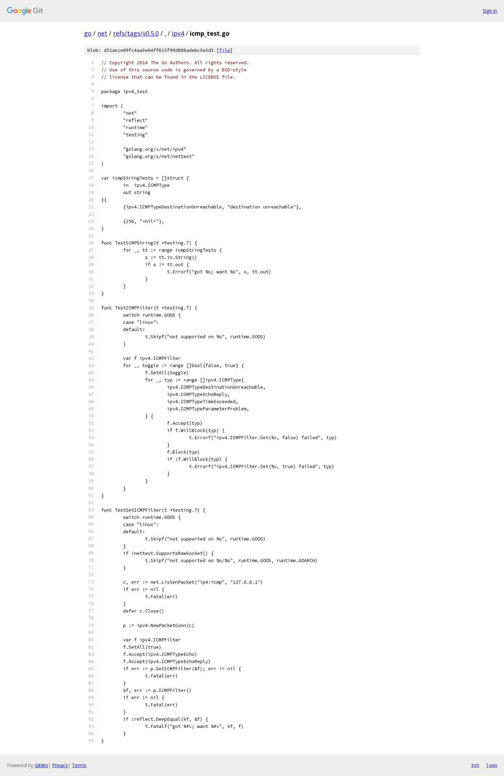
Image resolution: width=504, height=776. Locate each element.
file (224, 50)
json (491, 765)
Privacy (60, 765)
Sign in (490, 11)
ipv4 (178, 33)
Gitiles (41, 765)
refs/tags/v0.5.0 (136, 33)
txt (475, 765)
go (88, 33)
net (102, 33)
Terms (79, 765)
